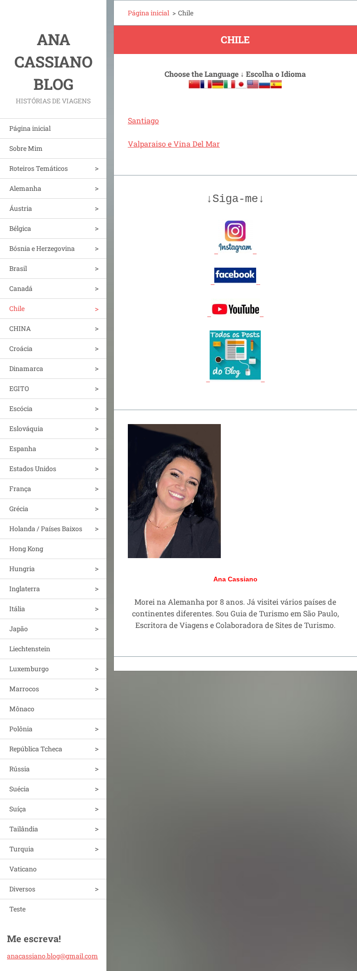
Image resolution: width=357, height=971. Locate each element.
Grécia (18, 508)
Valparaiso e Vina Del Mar (174, 143)
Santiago (143, 120)
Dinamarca (26, 368)
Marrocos (24, 688)
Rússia (19, 768)
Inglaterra (24, 588)
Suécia (19, 788)
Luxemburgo (29, 668)
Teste (17, 908)
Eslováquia (26, 428)
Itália (17, 608)
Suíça (17, 808)
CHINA (20, 328)
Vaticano (23, 868)
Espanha (22, 448)
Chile (17, 308)
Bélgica (20, 228)
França (20, 488)
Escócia (21, 408)
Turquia (21, 848)
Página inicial (30, 128)
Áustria (20, 208)
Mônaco (21, 708)
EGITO (19, 388)
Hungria (22, 568)
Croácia (21, 348)
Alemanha (25, 188)
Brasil (18, 268)
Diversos (22, 888)
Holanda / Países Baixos (45, 528)
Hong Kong (26, 548)
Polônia (21, 728)
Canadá (21, 288)
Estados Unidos (32, 468)
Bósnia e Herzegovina (42, 248)
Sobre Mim (26, 148)
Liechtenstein (29, 648)
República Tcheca (35, 748)
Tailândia (23, 828)
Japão (18, 628)
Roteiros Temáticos (38, 168)
